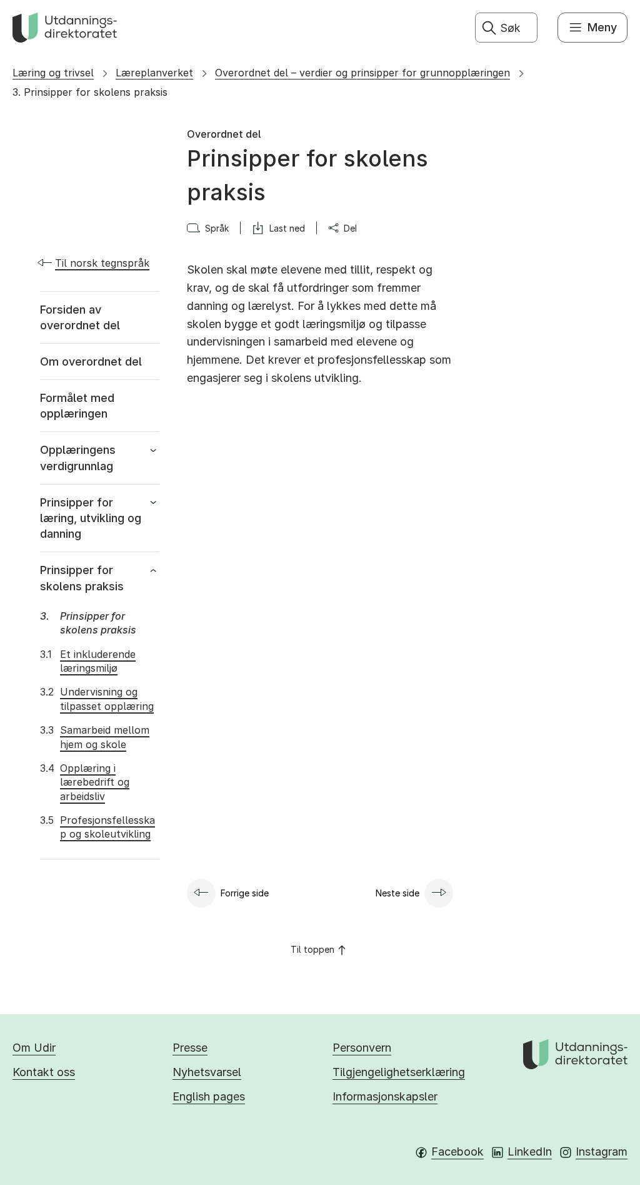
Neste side (397, 893)
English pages (208, 1096)
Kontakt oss (43, 1072)
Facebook (457, 1151)
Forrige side (245, 893)
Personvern (361, 1047)
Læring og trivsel (53, 72)
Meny (602, 27)
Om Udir (34, 1047)
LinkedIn (530, 1151)
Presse (190, 1047)
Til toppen (312, 949)
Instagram (602, 1151)
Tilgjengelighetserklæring (398, 1072)
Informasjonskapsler (385, 1096)
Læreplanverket (154, 72)
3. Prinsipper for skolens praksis (90, 92)
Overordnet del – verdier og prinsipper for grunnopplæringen (362, 72)
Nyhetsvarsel (206, 1072)
